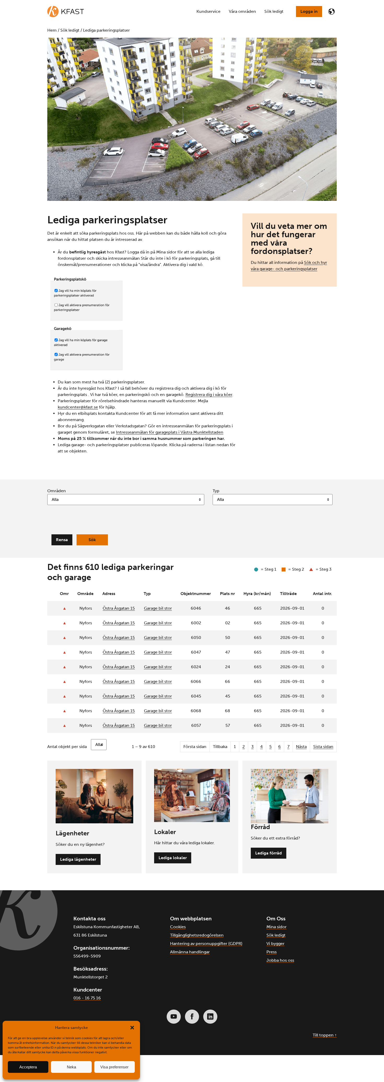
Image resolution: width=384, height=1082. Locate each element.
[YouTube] (174, 1017)
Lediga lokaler (173, 857)
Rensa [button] (62, 539)
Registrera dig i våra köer (208, 394)
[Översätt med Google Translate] (331, 11)
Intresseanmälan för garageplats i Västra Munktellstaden (169, 432)
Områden (56, 490)
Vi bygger (275, 943)
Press (271, 951)
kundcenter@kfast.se (78, 407)
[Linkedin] (210, 1017)
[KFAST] (65, 11)
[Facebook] (192, 1017)
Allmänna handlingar (190, 951)
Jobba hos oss (280, 960)
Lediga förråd (268, 853)
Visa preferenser (114, 1067)
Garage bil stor (158, 608)
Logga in (309, 11)
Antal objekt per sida (67, 746)
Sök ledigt (276, 935)
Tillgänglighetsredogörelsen (197, 935)
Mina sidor (276, 926)
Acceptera (28, 1067)
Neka (71, 1067)
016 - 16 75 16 (87, 997)
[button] (132, 1027)
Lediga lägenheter (78, 859)
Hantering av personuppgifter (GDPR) (206, 943)
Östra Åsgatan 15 (119, 608)
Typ (216, 490)
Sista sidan (323, 746)
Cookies (178, 926)
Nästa (301, 746)
